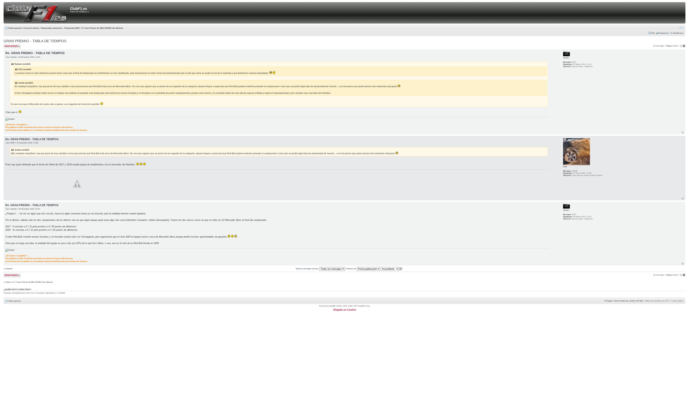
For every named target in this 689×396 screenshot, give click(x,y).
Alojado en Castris (344, 309)
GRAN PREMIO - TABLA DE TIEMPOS (35, 41)
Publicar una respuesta (9, 46)
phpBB (332, 306)
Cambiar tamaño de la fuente (681, 27)
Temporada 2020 (71, 28)
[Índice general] (37, 13)
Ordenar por (351, 269)
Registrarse (664, 33)
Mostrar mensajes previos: (308, 269)
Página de (672, 46)
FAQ (653, 33)
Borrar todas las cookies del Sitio (628, 301)
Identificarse (678, 33)
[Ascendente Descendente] (391, 269)
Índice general (15, 28)
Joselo (14, 57)
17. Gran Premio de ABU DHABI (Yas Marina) (102, 28)
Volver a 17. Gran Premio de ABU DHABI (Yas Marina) (29, 282)
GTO (13, 143)
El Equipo (608, 301)
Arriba (683, 132)
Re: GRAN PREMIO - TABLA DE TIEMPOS (35, 53)
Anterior (9, 269)
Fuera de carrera (31, 28)
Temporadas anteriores (51, 28)
